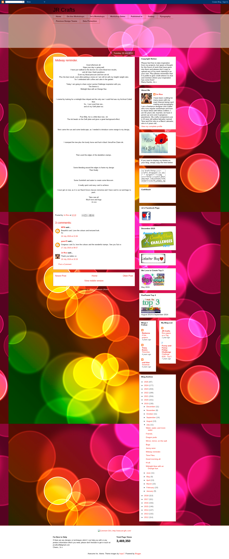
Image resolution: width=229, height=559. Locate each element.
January (150, 491)
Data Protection (90, 21)
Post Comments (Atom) (99, 289)
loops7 (121, 554)
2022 (146, 393)
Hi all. (148, 463)
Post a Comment (64, 264)
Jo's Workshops (97, 16)
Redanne (146, 333)
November (151, 410)
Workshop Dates (117, 16)
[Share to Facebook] (90, 215)
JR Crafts (64, 10)
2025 (146, 382)
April (148, 480)
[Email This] (83, 215)
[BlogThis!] (85, 215)
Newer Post (60, 276)
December (151, 407)
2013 (146, 514)
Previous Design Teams (66, 21)
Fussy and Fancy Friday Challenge (166, 349)
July (148, 425)
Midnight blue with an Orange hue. (155, 467)
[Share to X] (88, 215)
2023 (146, 389)
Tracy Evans (144, 349)
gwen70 (64, 241)
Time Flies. (150, 455)
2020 (146, 400)
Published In (136, 16)
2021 (146, 396)
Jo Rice (64, 253)
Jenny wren (151, 448)
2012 (146, 517)
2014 (146, 510)
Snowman (145, 365)
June (148, 473)
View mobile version (94, 281)
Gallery (151, 16)
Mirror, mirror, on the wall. (156, 441)
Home (58, 16)
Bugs (148, 445)
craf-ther (146, 362)
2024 (146, 385)
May (148, 477)
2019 (146, 403)
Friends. (149, 434)
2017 (146, 499)
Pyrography (165, 16)
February (150, 487)
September (151, 417)
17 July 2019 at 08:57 (69, 248)
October (150, 414)
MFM (63, 227)
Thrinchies (146, 352)
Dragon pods (151, 437)
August (149, 421)
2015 (146, 506)
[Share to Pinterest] (93, 215)
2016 (146, 503)
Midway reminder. (153, 452)
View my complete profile (151, 126)
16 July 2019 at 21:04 (69, 236)
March (149, 484)
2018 (146, 496)
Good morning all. (153, 459)
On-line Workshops (75, 16)
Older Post (128, 276)
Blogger (138, 554)
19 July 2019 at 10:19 (69, 259)
